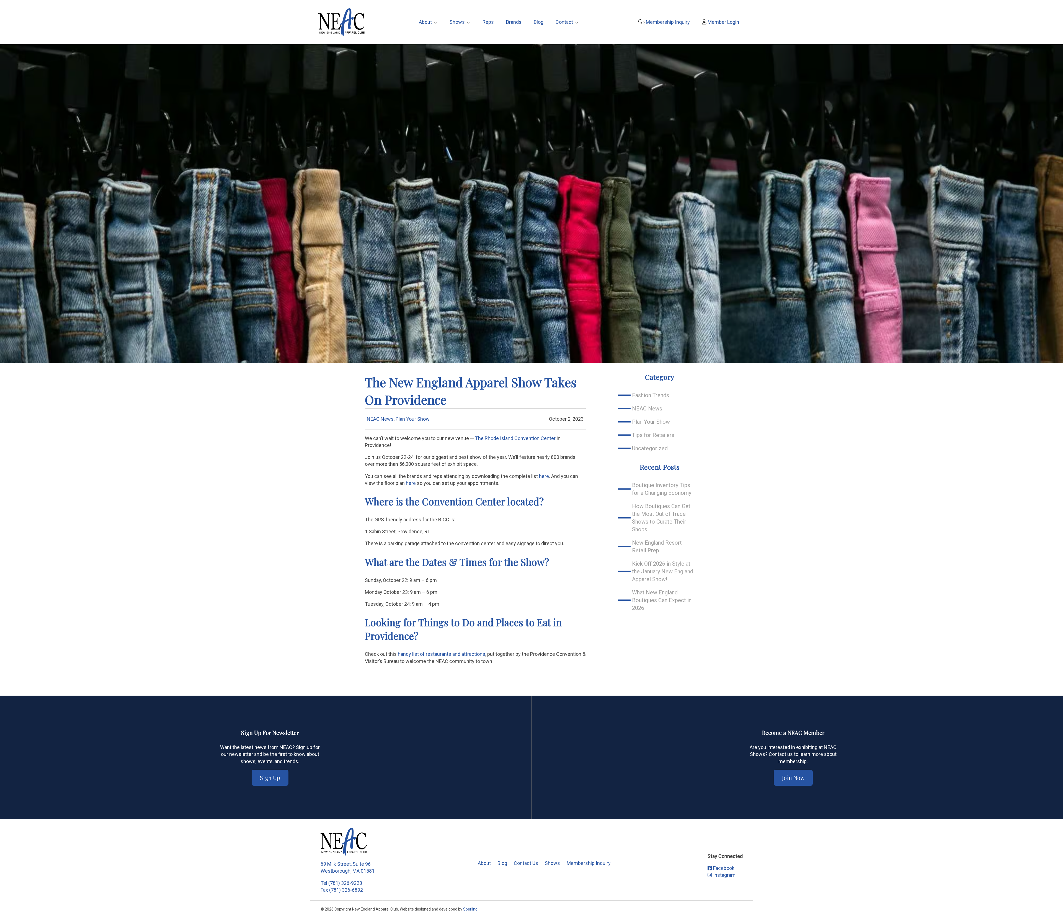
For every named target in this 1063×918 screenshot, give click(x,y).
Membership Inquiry (667, 22)
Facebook (723, 868)
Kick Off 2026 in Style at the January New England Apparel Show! (662, 571)
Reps (488, 22)
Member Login (722, 22)
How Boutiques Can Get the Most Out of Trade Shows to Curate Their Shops (661, 518)
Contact (564, 22)
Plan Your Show (413, 419)
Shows (457, 22)
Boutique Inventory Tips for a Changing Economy (661, 489)
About (425, 22)
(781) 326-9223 (345, 883)
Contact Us (526, 863)
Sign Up (270, 777)
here (544, 476)
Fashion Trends (650, 395)
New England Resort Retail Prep (657, 546)
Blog (538, 22)
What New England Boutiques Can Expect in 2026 (662, 600)
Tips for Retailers (653, 435)
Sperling (470, 909)
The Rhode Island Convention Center (515, 438)
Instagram (724, 875)
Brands (514, 22)
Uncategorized (650, 448)
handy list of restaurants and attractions (441, 654)
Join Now (793, 777)
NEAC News (380, 419)
